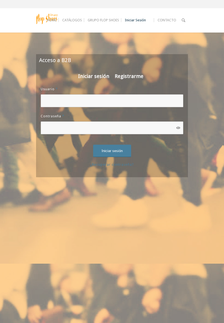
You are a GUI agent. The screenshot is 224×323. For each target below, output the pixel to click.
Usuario (49, 89)
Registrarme (129, 76)
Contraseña (52, 116)
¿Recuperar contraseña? (112, 164)
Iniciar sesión (93, 76)
